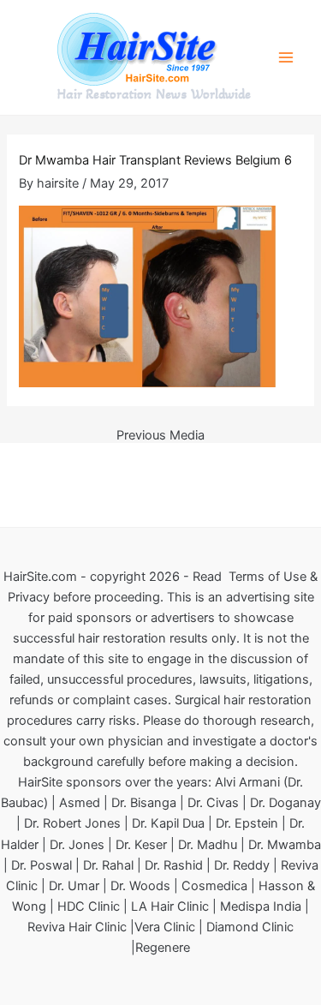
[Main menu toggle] (286, 57)
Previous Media (160, 435)
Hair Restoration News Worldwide (154, 94)
